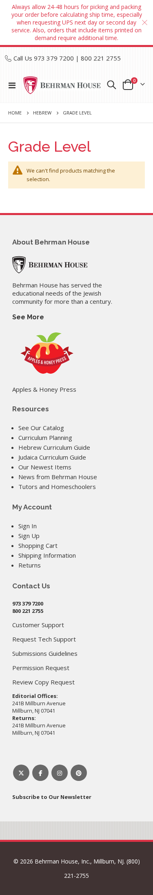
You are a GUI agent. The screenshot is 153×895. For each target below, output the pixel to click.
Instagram (59, 773)
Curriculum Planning (45, 437)
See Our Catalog (41, 428)
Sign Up (29, 536)
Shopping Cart (38, 545)
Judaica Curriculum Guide (52, 457)
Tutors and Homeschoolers (57, 486)
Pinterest (79, 773)
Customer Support (38, 625)
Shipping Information (47, 555)
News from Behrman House (57, 477)
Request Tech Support (44, 639)
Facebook (40, 773)
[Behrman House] (49, 264)
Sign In (27, 526)
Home (15, 113)
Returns (29, 565)
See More (28, 317)
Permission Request (40, 668)
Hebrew (42, 112)
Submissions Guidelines (45, 653)
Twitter (21, 773)
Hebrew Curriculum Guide (54, 447)
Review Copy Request (43, 682)
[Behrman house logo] (62, 85)
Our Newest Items (44, 467)
